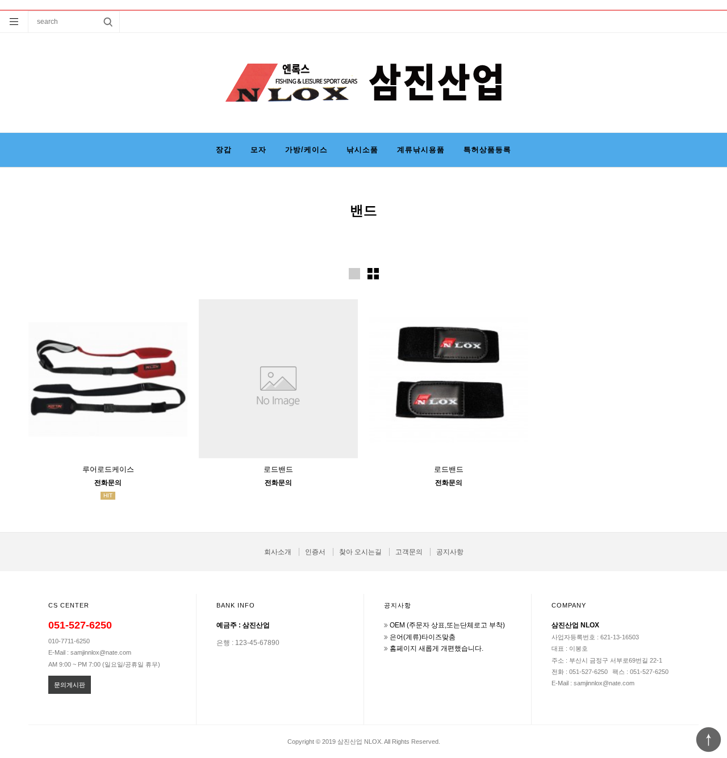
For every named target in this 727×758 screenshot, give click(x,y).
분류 (14, 21)
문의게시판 (69, 684)
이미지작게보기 (373, 273)
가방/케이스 (306, 149)
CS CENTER (68, 605)
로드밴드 (278, 469)
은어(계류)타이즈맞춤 (423, 637)
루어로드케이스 (108, 469)
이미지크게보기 (354, 273)
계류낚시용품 (421, 149)
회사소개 (277, 552)
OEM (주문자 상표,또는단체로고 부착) (447, 625)
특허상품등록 (487, 149)
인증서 (315, 552)
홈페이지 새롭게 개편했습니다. (436, 648)
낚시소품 (362, 149)
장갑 (224, 149)
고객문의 (409, 552)
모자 (258, 149)
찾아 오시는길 (360, 552)
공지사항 (449, 552)
